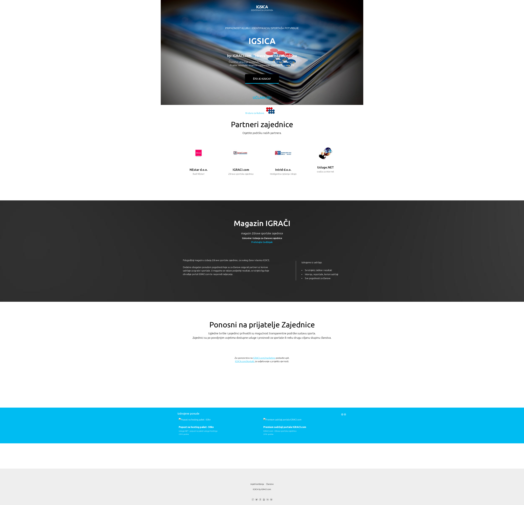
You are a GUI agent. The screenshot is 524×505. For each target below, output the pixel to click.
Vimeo (271, 499)
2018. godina (184, 434)
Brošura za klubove (254, 113)
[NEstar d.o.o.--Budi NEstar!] (198, 153)
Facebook (260, 499)
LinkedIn (267, 499)
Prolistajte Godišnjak (262, 242)
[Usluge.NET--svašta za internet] (325, 152)
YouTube (264, 499)
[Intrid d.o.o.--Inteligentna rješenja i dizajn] (283, 153)
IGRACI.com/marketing (264, 358)
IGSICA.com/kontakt (245, 361)
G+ (252, 499)
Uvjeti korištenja (257, 484)
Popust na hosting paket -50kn (196, 427)
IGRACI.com (266, 489)
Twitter (256, 499)
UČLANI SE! (262, 98)
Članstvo (270, 484)
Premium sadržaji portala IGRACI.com (284, 427)
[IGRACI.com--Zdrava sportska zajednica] (241, 153)
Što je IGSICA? (262, 78)
